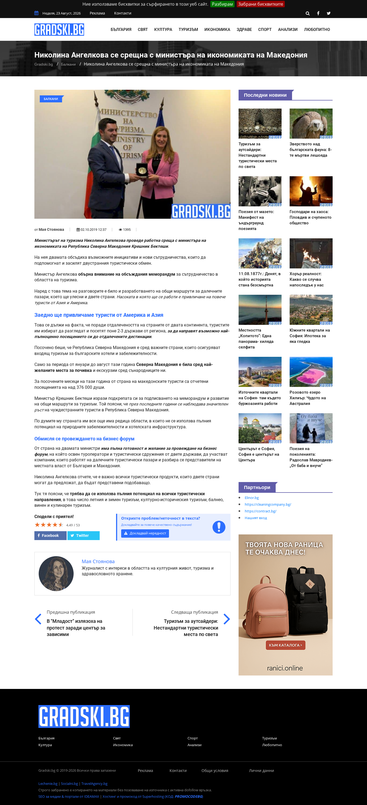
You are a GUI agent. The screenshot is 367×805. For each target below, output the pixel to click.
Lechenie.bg (47, 783)
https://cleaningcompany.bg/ (268, 504)
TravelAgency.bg (94, 783)
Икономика (217, 29)
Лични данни (261, 770)
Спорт (265, 29)
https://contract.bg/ (260, 511)
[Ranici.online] (286, 605)
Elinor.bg (252, 497)
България (121, 29)
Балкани (68, 64)
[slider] (49, 524)
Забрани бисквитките (260, 4)
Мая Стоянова (51, 229)
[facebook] (318, 13)
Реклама (97, 13)
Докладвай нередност (147, 533)
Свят (143, 29)
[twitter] (329, 13)
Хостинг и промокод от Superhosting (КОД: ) (153, 796)
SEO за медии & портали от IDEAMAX (68, 796)
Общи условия (215, 770)
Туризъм (188, 29)
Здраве (244, 29)
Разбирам (222, 4)
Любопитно (317, 29)
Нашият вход (256, 517)
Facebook (50, 535)
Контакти (122, 13)
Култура (163, 29)
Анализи (288, 29)
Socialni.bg (69, 783)
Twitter (82, 535)
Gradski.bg (43, 64)
